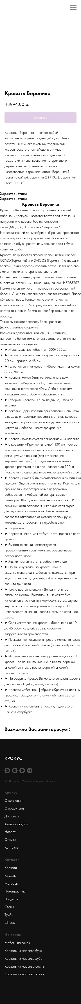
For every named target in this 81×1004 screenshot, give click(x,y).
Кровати (10, 868)
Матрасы (11, 883)
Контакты (11, 847)
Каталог (11, 859)
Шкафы (9, 922)
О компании (13, 800)
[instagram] (15, 770)
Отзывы (10, 839)
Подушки (11, 899)
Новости (10, 832)
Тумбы (9, 915)
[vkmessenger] (7, 770)
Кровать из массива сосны (24, 966)
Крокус (10, 792)
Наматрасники (15, 891)
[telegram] (29, 770)
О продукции (14, 808)
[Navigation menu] (73, 7)
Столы (9, 907)
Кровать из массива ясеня (24, 974)
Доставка (11, 816)
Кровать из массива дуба (23, 958)
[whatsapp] (22, 770)
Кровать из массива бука (23, 950)
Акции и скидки (16, 824)
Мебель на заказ (17, 943)
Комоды (10, 875)
